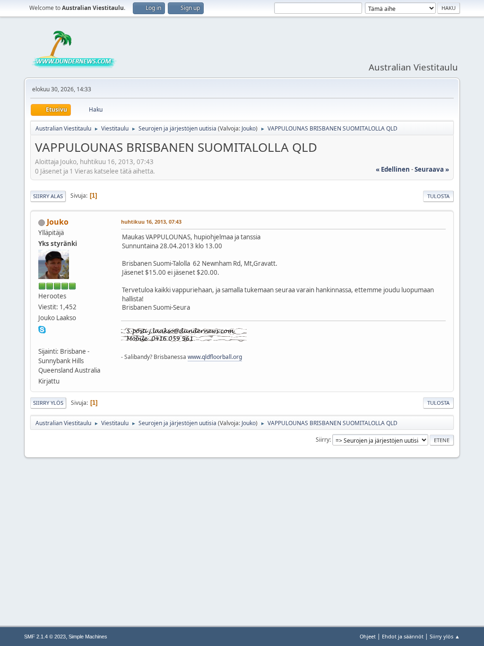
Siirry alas (48, 196)
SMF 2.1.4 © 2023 (45, 636)
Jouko (249, 128)
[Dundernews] (42, 339)
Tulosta (438, 196)
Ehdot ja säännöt (403, 636)
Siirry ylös (48, 402)
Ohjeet (368, 636)
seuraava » (432, 169)
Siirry (322, 440)
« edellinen (393, 169)
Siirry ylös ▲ (445, 636)
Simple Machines (88, 636)
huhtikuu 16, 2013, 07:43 (151, 221)
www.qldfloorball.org (215, 357)
